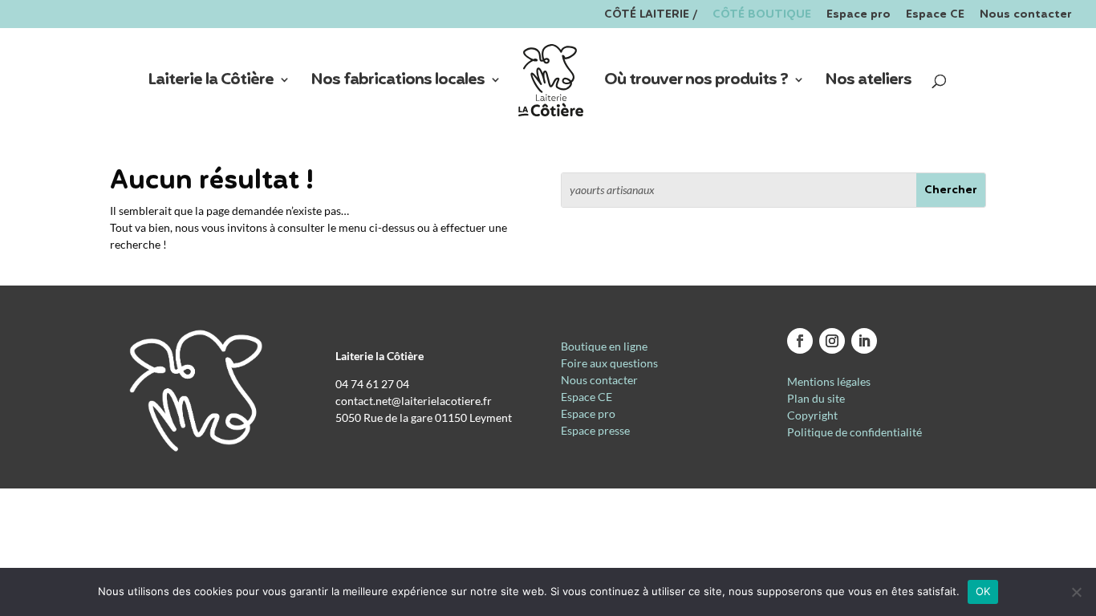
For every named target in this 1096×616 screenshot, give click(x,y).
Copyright (812, 415)
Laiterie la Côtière (211, 83)
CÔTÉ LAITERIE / (650, 16)
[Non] (1076, 592)
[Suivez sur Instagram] (832, 341)
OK (983, 591)
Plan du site (816, 398)
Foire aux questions (609, 363)
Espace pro (858, 16)
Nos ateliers (868, 83)
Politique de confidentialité (854, 432)
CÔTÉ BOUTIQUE (761, 16)
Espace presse (595, 430)
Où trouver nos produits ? (696, 83)
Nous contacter (1026, 16)
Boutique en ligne (604, 346)
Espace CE (935, 16)
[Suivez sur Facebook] (800, 341)
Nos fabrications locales (398, 83)
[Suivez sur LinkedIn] (864, 341)
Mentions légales (829, 381)
